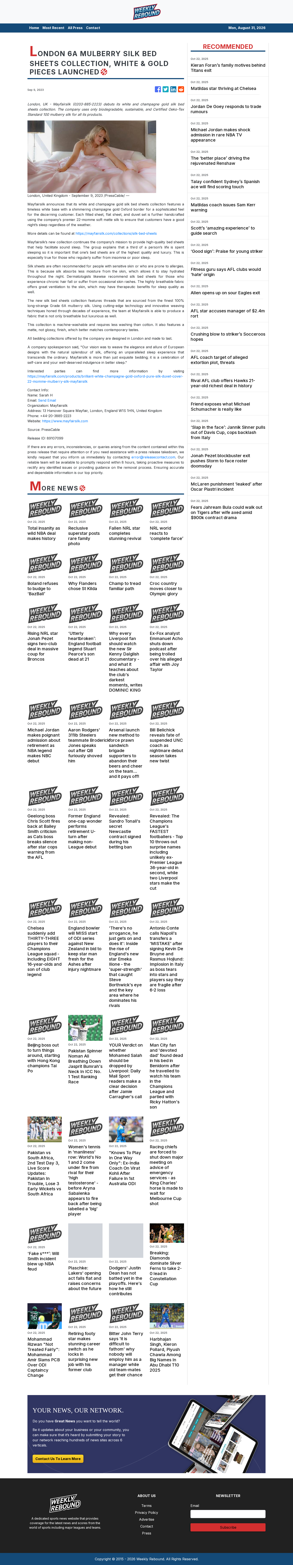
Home (34, 28)
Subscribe (228, 1527)
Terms (146, 1505)
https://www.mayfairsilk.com (65, 421)
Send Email (47, 400)
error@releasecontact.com (153, 457)
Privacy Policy (146, 1512)
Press (146, 1533)
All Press (75, 28)
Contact (93, 28)
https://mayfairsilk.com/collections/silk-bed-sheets (116, 233)
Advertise (146, 1519)
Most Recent (53, 28)
